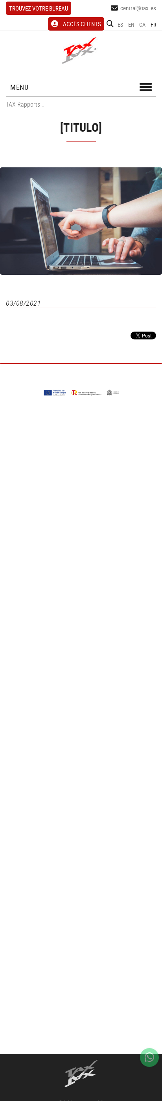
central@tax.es (138, 8)
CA (142, 24)
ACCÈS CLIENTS (82, 24)
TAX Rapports (23, 104)
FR (153, 24)
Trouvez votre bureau (38, 8)
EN (131, 24)
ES (120, 24)
